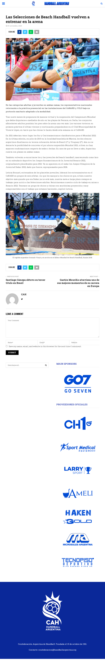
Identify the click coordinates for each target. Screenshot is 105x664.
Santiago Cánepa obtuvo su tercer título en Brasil (25, 281)
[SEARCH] (46, 365)
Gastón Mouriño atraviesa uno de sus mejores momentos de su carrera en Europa (78, 283)
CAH (23, 294)
